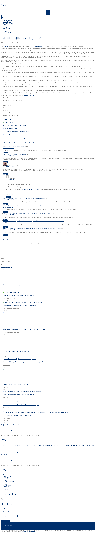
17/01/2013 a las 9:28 (8, 148)
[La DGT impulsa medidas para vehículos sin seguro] (10, 129)
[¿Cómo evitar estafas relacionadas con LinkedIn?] (13, 381)
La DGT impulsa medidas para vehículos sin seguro (16, 131)
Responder (5, 153)
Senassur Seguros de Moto (8, 525)
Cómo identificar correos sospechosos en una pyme (16, 352)
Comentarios (9, 43)
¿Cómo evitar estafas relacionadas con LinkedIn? (15, 384)
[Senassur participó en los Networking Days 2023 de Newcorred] (12, 292)
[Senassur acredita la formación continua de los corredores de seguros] (20, 402)
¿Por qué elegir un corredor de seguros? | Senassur (15, 154)
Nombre (3, 259)
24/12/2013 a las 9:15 (8, 215)
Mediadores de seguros (8, 23)
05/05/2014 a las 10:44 (9, 230)
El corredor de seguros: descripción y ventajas (21, 37)
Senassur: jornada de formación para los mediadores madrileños (19, 285)
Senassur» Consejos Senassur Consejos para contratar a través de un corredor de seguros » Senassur (26, 206)
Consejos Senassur (7, 21)
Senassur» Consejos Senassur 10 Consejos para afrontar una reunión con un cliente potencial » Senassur (27, 213)
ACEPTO (33, 531)
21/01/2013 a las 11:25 (8, 155)
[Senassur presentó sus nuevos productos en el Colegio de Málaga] (22, 302)
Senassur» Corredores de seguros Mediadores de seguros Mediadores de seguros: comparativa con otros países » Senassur (32, 228)
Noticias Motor (6, 30)
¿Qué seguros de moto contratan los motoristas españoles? (18, 394)
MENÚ (2, 18)
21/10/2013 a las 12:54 (8, 207)
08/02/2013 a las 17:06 (9, 199)
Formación (5, 31)
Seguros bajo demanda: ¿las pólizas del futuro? (15, 125)
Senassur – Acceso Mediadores (10, 510)
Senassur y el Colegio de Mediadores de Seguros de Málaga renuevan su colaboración (24, 329)
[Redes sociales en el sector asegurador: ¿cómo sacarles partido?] (36, 412)
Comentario (4, 256)
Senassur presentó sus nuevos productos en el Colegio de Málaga (20, 305)
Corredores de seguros (8, 24)
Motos (4, 26)
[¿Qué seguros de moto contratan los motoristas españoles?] (22, 391)
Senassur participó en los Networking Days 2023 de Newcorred (19, 295)
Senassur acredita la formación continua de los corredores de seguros (21, 405)
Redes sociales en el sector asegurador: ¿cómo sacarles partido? (19, 415)
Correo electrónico (5, 261)
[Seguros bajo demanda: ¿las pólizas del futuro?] (9, 122)
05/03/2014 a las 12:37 (9, 222)
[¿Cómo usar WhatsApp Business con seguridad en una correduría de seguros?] (19, 359)
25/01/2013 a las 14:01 (11, 179)
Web (2, 264)
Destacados (28, 445)
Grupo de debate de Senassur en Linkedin (30, 189)
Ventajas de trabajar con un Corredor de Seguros (14, 147)
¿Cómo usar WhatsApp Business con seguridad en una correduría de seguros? (23, 362)
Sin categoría (6, 354)
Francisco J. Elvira (11, 165)
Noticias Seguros (7, 22)
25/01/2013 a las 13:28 (8, 167)
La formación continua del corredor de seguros (15, 138)
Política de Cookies (25, 532)
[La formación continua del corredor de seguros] (8, 135)
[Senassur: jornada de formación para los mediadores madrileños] (13, 282)
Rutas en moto (6, 28)
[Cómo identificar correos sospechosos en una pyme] (13, 349)
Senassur (5, 27)
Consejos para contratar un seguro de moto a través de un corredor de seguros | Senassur (24, 198)
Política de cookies (7, 509)
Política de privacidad (7, 524)
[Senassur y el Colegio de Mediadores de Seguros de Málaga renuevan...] (13, 326)
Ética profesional (7, 32)
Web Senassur (6, 511)
